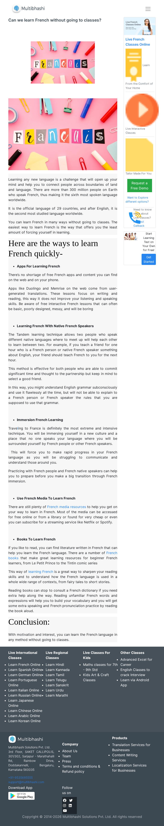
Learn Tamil (55, 675)
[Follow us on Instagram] (64, 805)
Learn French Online (24, 664)
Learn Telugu (56, 680)
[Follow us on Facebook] (64, 800)
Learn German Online (25, 675)
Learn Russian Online (25, 695)
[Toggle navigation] (148, 9)
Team (66, 756)
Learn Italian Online (23, 690)
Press (66, 761)
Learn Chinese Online (25, 710)
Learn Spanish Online (25, 670)
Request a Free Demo (139, 185)
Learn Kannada (58, 670)
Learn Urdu (55, 690)
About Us (69, 751)
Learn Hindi (55, 664)
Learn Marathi (57, 695)
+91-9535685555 (20, 777)
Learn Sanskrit (57, 685)
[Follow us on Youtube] (65, 811)
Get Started (149, 259)
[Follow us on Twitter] (70, 800)
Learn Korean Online (24, 721)
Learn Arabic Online (24, 716)
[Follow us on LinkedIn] (70, 805)
